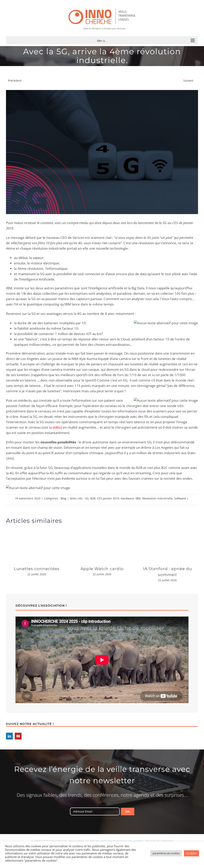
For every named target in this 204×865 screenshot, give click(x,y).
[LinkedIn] (9, 736)
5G (87, 498)
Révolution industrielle (157, 498)
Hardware (127, 498)
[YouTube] (18, 736)
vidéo (57, 427)
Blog (63, 498)
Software (180, 498)
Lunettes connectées (37, 568)
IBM (138, 498)
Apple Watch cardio (102, 568)
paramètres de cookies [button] (166, 853)
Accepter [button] (191, 853)
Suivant (188, 80)
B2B (92, 498)
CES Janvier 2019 (108, 498)
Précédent (15, 80)
